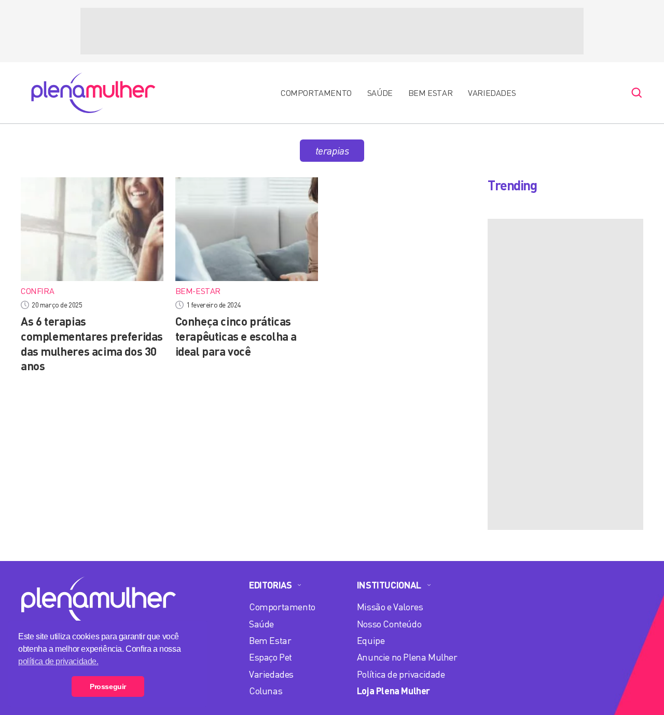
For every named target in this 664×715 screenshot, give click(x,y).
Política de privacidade (401, 674)
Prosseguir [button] (108, 686)
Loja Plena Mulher (393, 690)
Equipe (371, 640)
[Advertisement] (332, 31)
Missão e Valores (390, 606)
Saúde (380, 93)
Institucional (389, 585)
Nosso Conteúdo (389, 623)
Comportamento (316, 93)
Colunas (265, 690)
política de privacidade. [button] (58, 661)
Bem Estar (430, 93)
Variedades (492, 93)
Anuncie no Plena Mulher (407, 657)
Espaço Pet (270, 657)
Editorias (270, 585)
